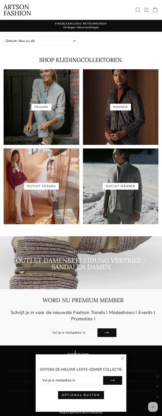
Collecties (85, 252)
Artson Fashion (17, 10)
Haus (71, 252)
